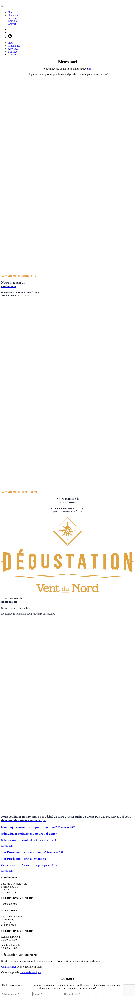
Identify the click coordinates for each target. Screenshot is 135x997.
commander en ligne (30, 972)
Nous (11, 12)
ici (89, 68)
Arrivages (13, 18)
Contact (12, 23)
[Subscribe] (96, 994)
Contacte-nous (8, 966)
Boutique (12, 20)
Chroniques (14, 15)
